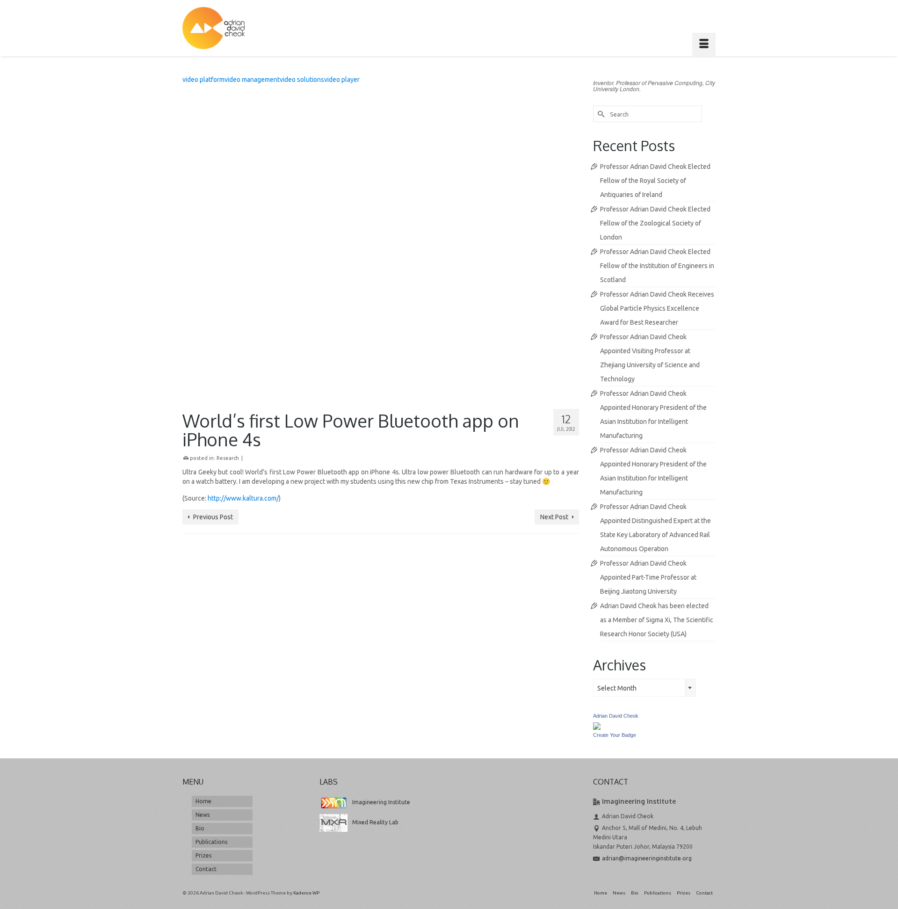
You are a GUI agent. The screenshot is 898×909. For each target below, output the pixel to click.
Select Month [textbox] (617, 688)
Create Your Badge (614, 735)
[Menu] (704, 44)
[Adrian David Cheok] (213, 28)
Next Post (554, 517)
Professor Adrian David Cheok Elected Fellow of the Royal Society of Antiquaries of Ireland (655, 180)
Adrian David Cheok (615, 716)
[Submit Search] (600, 114)
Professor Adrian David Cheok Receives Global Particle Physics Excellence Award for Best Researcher (657, 308)
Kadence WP (306, 892)
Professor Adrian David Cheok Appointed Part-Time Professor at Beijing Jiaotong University (648, 577)
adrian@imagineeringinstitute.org (647, 858)
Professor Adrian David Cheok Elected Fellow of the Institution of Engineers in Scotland (657, 266)
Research (228, 458)
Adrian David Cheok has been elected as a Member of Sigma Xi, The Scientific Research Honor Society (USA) (656, 620)
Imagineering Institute (381, 802)
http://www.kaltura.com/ (243, 498)
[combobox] (644, 688)
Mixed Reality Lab (375, 822)
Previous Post (213, 517)
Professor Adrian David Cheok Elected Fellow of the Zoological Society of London (655, 223)
